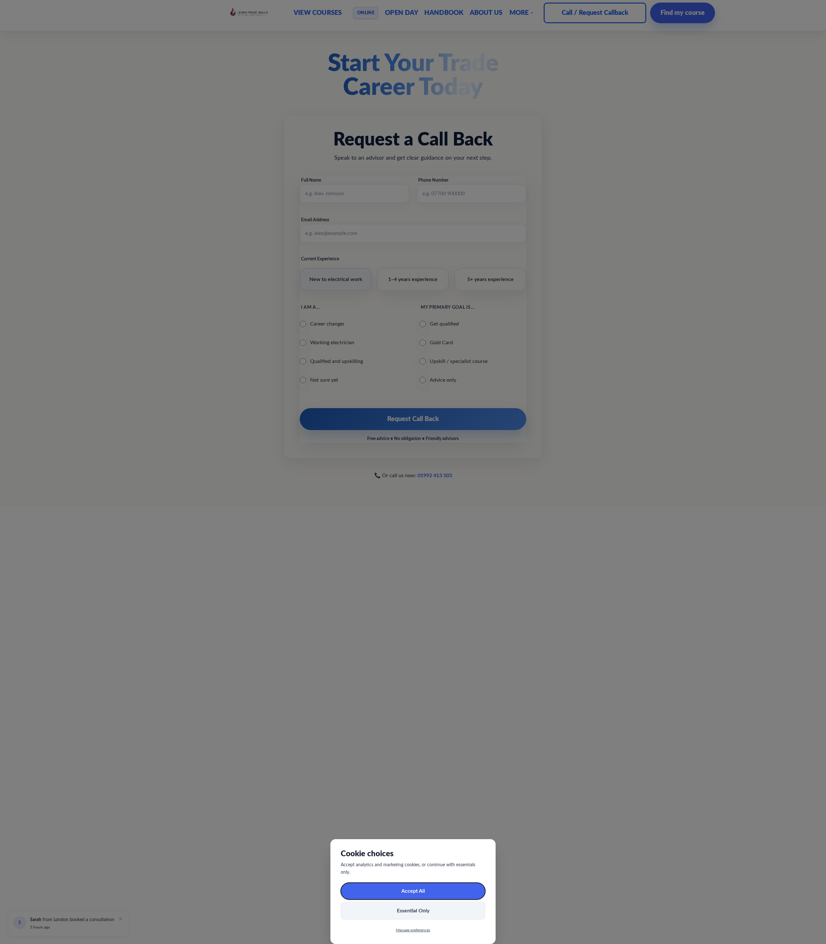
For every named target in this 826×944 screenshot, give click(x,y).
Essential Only (413, 910)
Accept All (413, 891)
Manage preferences (413, 930)
